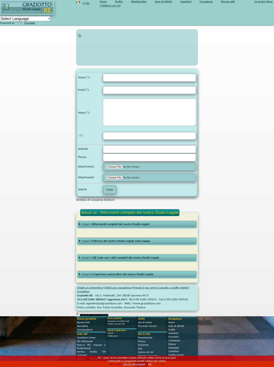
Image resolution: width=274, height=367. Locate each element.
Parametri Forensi (147, 326)
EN (87, 3)
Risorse (172, 344)
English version (176, 355)
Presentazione (145, 338)
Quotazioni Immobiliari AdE (118, 321)
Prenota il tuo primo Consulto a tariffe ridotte (160, 287)
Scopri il (120, 257)
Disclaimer (143, 345)
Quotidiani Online (86, 338)
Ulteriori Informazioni (134, 364)
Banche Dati (83, 322)
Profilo (171, 330)
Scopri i (116, 224)
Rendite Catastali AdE (116, 324)
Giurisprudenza (85, 330)
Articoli (110, 333)
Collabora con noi (110, 6)
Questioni (173, 333)
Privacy (141, 341)
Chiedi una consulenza (117, 287)
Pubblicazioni (113, 336)
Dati (140, 348)
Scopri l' (116, 241)
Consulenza (174, 340)
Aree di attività (176, 326)
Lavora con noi (145, 352)
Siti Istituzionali (85, 341)
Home (171, 322)
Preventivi (173, 337)
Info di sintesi (145, 322)
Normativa (82, 326)
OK (149, 364)
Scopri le (117, 274)
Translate (29, 23)
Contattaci (83, 291)
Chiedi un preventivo (90, 287)
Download (173, 348)
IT (84, 3)
